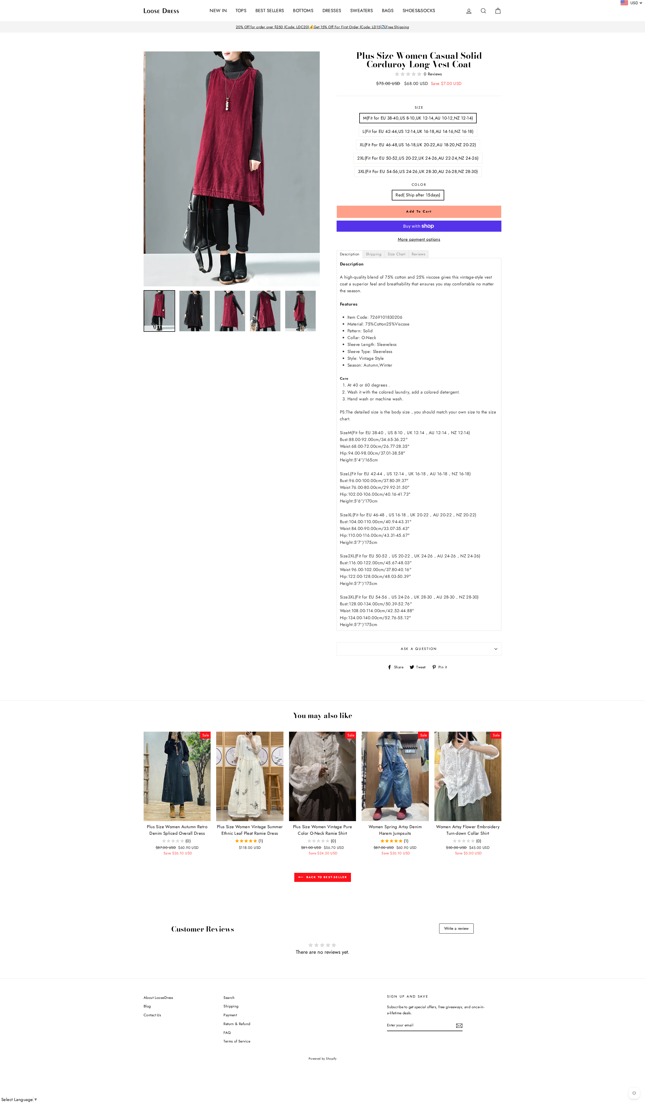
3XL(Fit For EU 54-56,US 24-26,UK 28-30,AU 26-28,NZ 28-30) (418, 171)
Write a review (456, 928)
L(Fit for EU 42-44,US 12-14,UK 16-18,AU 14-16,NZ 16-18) (418, 131)
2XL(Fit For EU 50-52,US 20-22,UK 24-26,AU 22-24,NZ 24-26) (417, 158)
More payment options (419, 239)
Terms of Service (236, 1041)
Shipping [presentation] (373, 254)
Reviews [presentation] (418, 254)
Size (419, 107)
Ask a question (419, 648)
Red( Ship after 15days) (418, 195)
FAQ (227, 1032)
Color (419, 184)
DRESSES (331, 10)
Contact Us (152, 1015)
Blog (147, 1006)
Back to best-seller (326, 877)
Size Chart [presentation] (396, 254)
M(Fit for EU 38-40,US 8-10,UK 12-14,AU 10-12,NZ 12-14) (418, 118)
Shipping (230, 1006)
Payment (230, 1015)
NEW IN (218, 10)
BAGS (388, 10)
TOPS (241, 10)
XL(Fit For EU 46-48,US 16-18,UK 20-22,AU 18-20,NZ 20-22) (418, 145)
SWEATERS (361, 10)
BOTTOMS (303, 10)
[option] (322, 27)
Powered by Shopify (323, 1058)
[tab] (350, 254)
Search (229, 997)
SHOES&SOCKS (419, 10)
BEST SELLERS (269, 10)
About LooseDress (158, 997)
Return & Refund (236, 1023)
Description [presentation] (350, 254)
